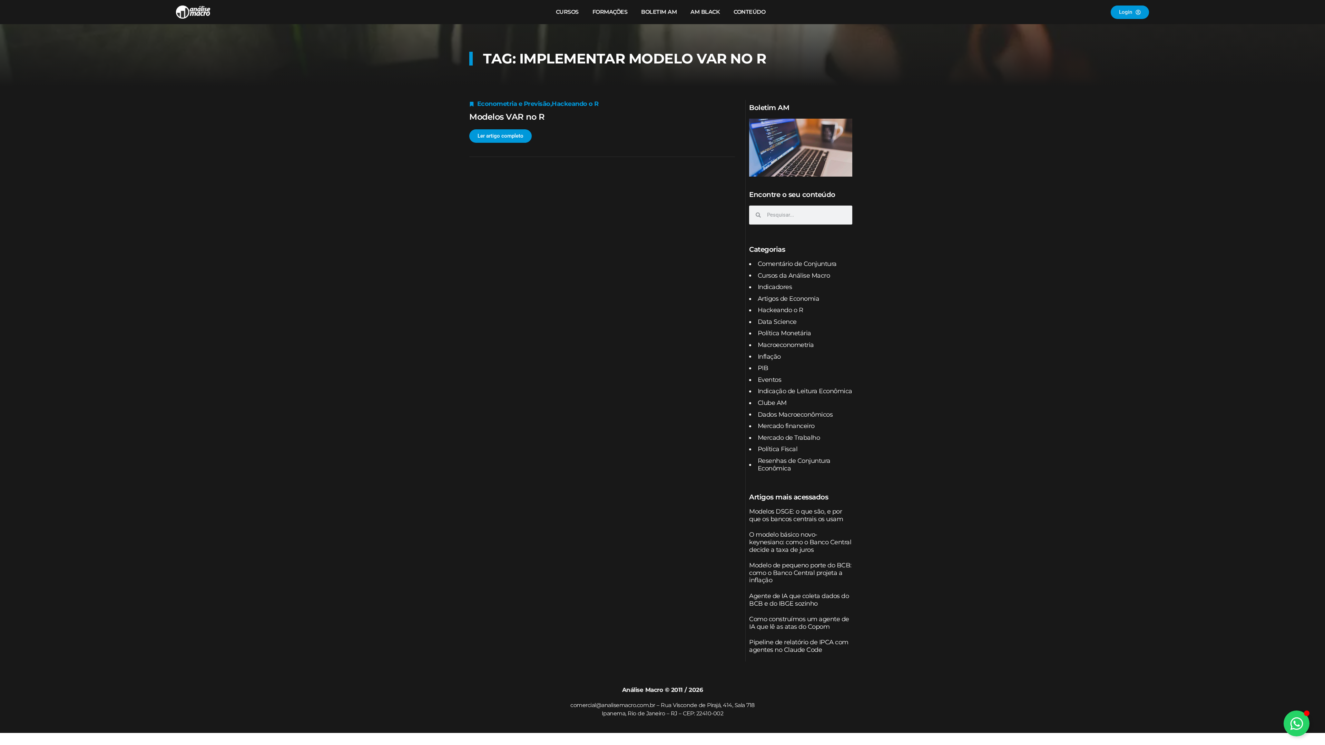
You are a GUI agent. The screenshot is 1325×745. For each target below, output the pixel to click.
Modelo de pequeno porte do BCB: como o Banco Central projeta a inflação (800, 573)
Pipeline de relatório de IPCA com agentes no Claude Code (798, 646)
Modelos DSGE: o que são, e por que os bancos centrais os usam (796, 515)
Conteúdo (749, 12)
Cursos (567, 12)
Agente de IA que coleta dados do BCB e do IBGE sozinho (799, 599)
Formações (610, 12)
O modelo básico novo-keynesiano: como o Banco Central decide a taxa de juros (800, 542)
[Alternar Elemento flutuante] (1296, 723)
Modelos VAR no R (506, 117)
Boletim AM (659, 12)
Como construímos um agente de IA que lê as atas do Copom (799, 622)
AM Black (705, 12)
